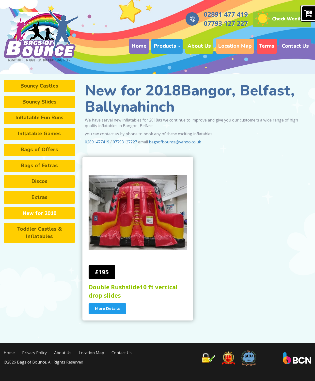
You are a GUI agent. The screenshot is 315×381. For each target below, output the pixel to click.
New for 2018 (39, 213)
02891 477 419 (226, 14)
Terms (266, 46)
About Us (199, 46)
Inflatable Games (39, 133)
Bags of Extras (39, 165)
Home (139, 46)
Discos (39, 181)
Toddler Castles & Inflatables (39, 233)
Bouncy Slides (39, 101)
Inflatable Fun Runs (39, 117)
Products (166, 46)
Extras (39, 197)
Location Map (235, 46)
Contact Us (295, 46)
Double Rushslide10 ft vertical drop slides (133, 291)
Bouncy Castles (39, 85)
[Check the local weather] (282, 19)
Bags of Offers (39, 149)
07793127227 (125, 142)
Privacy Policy (34, 352)
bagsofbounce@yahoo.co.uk (175, 142)
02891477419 (97, 142)
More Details (107, 308)
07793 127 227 (226, 23)
